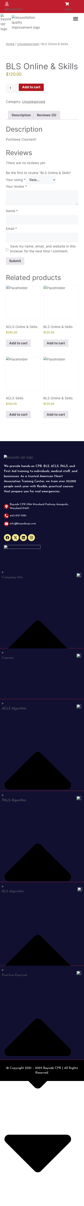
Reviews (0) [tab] (46, 115)
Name (12, 211)
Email (11, 229)
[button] (75, 18)
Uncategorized (28, 44)
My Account (13, 9)
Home (10, 44)
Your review (16, 186)
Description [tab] (21, 115)
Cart (68, 9)
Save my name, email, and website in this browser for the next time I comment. (43, 248)
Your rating (16, 180)
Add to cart (31, 87)
